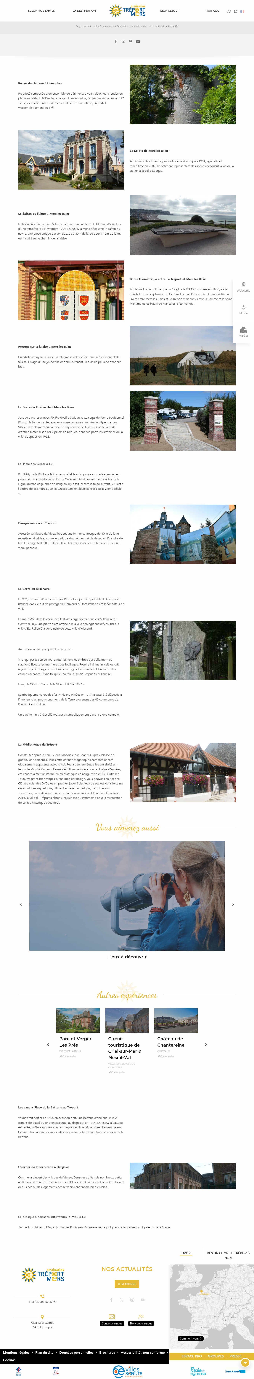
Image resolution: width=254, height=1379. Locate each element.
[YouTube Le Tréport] (142, 1300)
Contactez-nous (112, 1323)
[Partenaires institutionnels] (18, 1371)
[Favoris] (229, 11)
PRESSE (236, 1356)
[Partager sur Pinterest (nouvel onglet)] (131, 42)
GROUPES (216, 1356)
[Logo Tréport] (42, 1275)
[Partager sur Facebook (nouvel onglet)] (116, 42)
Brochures (107, 1352)
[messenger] (245, 1366)
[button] (235, 11)
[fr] (243, 12)
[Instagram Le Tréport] (132, 1300)
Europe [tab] (186, 1253)
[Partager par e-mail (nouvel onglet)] (138, 42)
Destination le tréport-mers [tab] (228, 1255)
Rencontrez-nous (141, 1323)
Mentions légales (16, 1352)
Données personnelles (76, 1352)
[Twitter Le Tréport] (122, 1300)
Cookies (9, 1360)
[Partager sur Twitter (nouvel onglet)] (123, 42)
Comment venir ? (191, 1338)
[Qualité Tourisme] (56, 1371)
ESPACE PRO (192, 1356)
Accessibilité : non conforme (143, 1352)
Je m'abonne (127, 1284)
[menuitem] (41, 11)
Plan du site (44, 1352)
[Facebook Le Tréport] (111, 1300)
